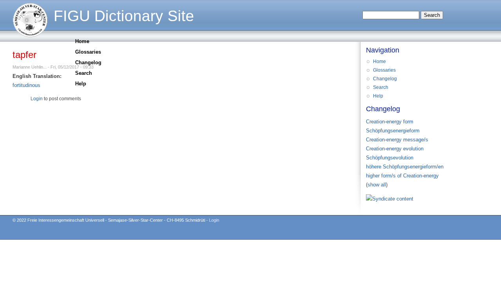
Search (83, 73)
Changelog (88, 62)
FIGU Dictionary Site (124, 15)
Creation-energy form (389, 122)
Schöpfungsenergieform (393, 131)
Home (82, 41)
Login (37, 98)
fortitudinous (26, 85)
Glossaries (88, 52)
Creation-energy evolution (395, 149)
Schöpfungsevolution (389, 158)
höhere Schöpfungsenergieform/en (404, 167)
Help (80, 84)
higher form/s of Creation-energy (402, 176)
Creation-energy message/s (397, 140)
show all (377, 185)
